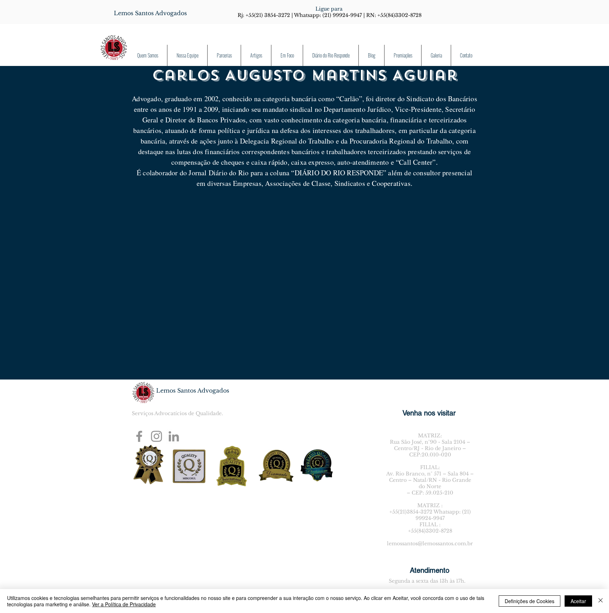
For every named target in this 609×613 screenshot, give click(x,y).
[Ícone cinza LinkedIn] (173, 436)
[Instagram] (156, 436)
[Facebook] (139, 436)
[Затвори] (600, 601)
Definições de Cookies (529, 601)
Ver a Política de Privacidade (124, 604)
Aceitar (578, 601)
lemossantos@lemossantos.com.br (430, 543)
